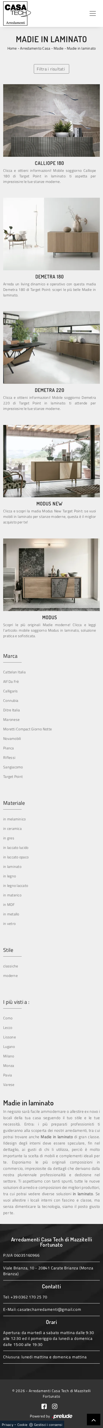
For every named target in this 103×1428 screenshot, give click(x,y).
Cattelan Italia (14, 672)
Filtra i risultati (51, 69)
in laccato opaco (16, 857)
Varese (9, 1084)
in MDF (9, 904)
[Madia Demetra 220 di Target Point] (51, 347)
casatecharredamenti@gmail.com (49, 1309)
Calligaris (10, 691)
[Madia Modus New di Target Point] (51, 461)
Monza (8, 1065)
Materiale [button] (14, 803)
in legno (9, 876)
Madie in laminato (81, 48)
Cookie (22, 1424)
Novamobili (12, 738)
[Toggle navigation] (93, 13)
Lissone (9, 1037)
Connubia (10, 700)
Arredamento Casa (35, 48)
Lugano (9, 1046)
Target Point (13, 776)
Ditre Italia (11, 710)
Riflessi (9, 757)
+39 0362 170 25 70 (29, 1297)
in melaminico (14, 819)
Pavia (7, 1075)
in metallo (11, 914)
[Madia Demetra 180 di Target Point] (51, 234)
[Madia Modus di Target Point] (51, 574)
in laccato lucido (15, 847)
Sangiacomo (13, 767)
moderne (10, 975)
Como (7, 1018)
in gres (8, 838)
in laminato (12, 866)
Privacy (7, 1424)
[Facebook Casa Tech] (46, 1406)
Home (12, 48)
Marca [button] (10, 656)
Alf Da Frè (11, 681)
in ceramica (12, 828)
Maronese (11, 719)
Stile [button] (8, 950)
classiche (10, 966)
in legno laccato (15, 885)
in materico (12, 895)
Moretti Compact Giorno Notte (27, 729)
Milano (8, 1056)
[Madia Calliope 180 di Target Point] (51, 120)
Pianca (8, 748)
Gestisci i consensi (48, 1424)
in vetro (9, 923)
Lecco (7, 1027)
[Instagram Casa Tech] (57, 1406)
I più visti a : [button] (16, 1002)
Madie (58, 48)
